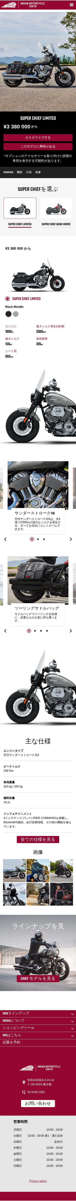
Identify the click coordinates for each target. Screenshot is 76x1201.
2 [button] (38, 539)
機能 (19, 172)
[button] (5, 539)
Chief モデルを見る (38, 979)
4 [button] (47, 631)
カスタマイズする (38, 138)
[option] (38, 498)
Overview (8, 172)
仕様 (29, 172)
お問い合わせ (38, 1104)
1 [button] (32, 539)
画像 (38, 172)
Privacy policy (38, 1181)
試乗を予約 (11, 1042)
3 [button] (44, 539)
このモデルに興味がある (38, 146)
